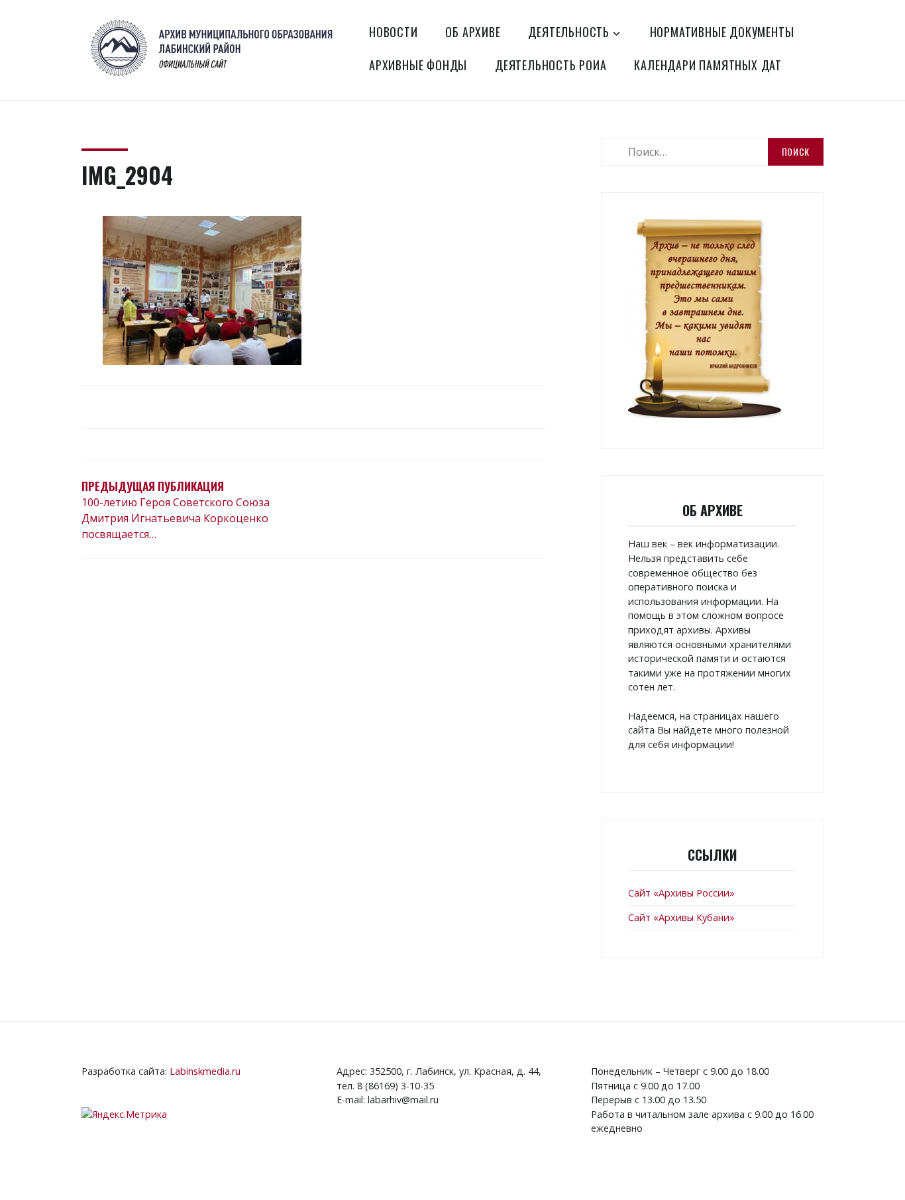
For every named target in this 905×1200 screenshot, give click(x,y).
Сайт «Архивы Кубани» (681, 917)
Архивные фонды (418, 65)
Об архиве (472, 31)
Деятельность (569, 31)
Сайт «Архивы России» (681, 893)
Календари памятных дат (708, 65)
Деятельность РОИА (551, 65)
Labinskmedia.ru (205, 1071)
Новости (393, 31)
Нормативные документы (722, 31)
